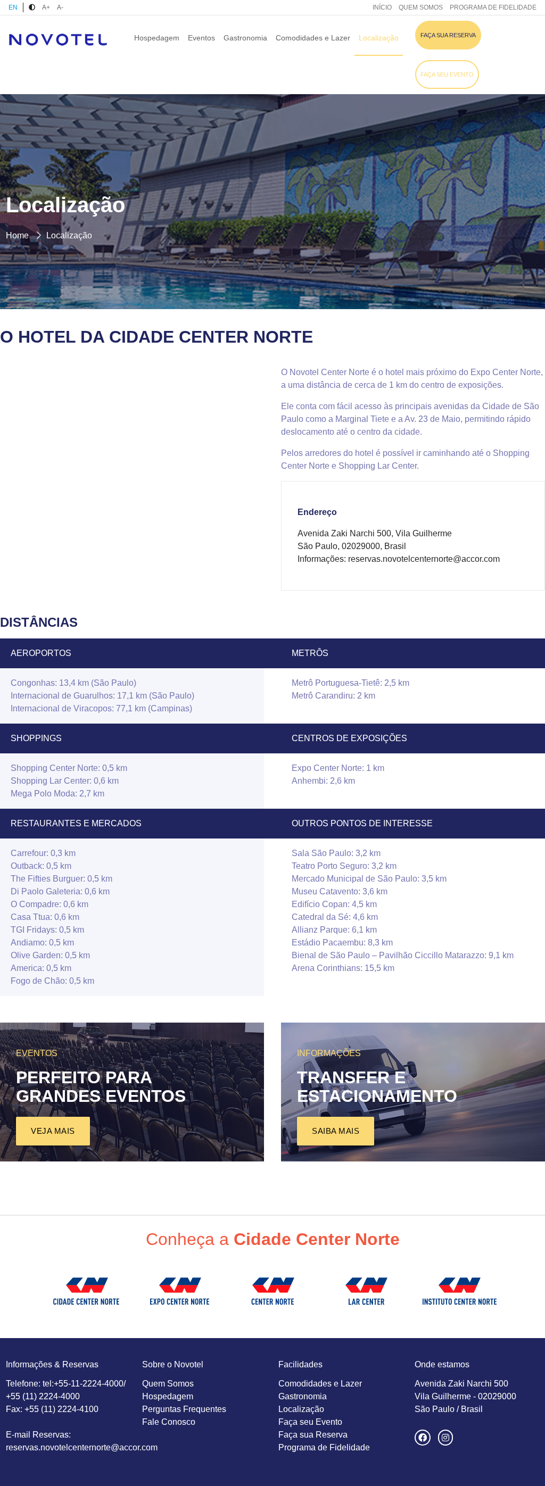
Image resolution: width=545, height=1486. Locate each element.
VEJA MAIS (53, 1130)
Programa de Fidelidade (324, 1447)
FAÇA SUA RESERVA (448, 35)
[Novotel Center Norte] (58, 39)
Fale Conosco (168, 1421)
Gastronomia (245, 38)
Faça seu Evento (310, 1421)
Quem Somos (168, 1383)
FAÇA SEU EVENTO (447, 74)
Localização (379, 38)
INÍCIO (382, 7)
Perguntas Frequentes (184, 1409)
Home (17, 235)
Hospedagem (156, 38)
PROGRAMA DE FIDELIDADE (493, 7)
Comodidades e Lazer (313, 38)
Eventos (201, 38)
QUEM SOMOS (421, 7)
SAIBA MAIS (335, 1130)
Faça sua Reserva (313, 1434)
